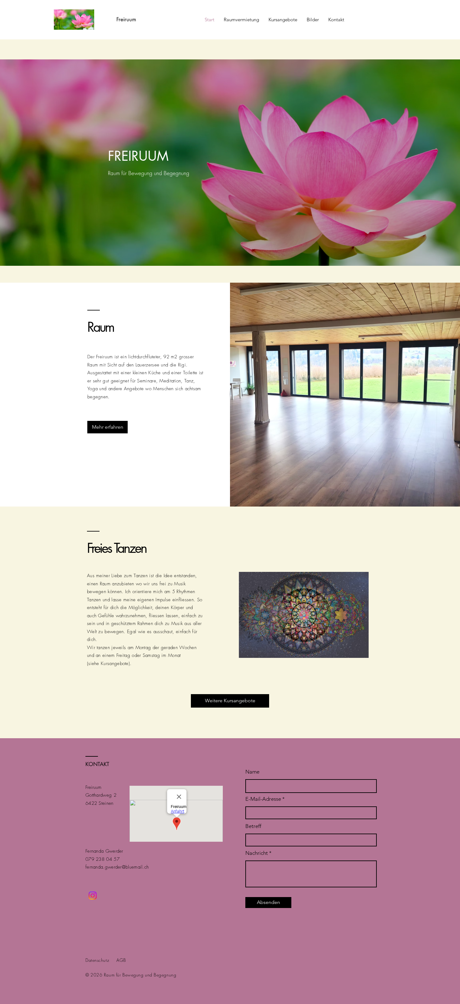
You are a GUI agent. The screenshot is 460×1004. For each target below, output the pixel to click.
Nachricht (257, 853)
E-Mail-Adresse (263, 799)
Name (252, 771)
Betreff (253, 826)
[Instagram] (92, 895)
